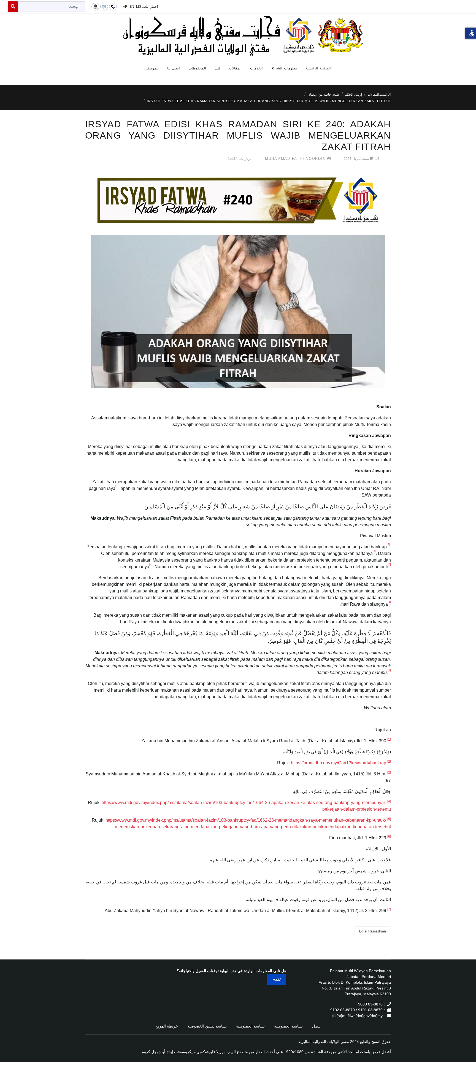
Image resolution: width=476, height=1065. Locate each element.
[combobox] (51, 6)
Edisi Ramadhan (372, 931)
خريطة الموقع (167, 1026)
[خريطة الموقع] (95, 6)
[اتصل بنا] (113, 6)
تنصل (316, 1026)
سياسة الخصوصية (288, 1026)
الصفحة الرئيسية (318, 68)
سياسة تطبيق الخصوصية (207, 1026)
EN (131, 7)
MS (138, 7)
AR (125, 7)
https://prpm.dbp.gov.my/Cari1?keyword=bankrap (338, 763)
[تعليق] (104, 6)
